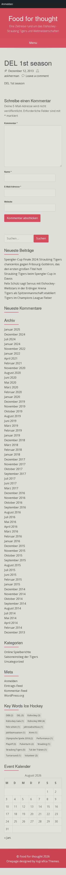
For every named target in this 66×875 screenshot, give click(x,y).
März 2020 (11, 387)
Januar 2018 (12, 454)
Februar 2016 (13, 536)
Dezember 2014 (14, 589)
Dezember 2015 (14, 546)
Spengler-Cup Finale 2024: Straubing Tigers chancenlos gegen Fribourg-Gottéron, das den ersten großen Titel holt (33, 264)
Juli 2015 (9, 570)
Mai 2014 (10, 618)
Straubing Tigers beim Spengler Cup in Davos (30, 276)
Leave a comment (37, 76)
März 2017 (11, 488)
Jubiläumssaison (15, 732)
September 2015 (15, 560)
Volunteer (31, 755)
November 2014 (14, 594)
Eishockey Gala (15, 721)
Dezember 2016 (14, 493)
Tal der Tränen (38, 749)
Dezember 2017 (14, 459)
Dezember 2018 (14, 440)
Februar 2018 (13, 450)
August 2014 (12, 608)
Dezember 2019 (14, 402)
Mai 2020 (10, 382)
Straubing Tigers (15, 749)
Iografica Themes (47, 861)
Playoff (11, 744)
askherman (11, 76)
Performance (45, 738)
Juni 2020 (10, 377)
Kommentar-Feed (15, 691)
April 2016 (10, 527)
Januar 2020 (12, 397)
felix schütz (13, 726)
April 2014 (10, 623)
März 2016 (11, 531)
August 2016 (12, 512)
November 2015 (14, 551)
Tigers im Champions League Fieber (28, 298)
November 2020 (14, 368)
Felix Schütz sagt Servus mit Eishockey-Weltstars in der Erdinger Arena (29, 286)
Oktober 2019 (13, 411)
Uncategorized (14, 662)
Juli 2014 (9, 613)
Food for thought (33, 18)
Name (8, 172)
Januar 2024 (12, 344)
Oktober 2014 (13, 599)
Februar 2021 (13, 363)
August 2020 (12, 373)
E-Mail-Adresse (12, 187)
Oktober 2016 (13, 503)
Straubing (43, 744)
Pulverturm (27, 744)
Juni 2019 (10, 421)
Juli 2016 (9, 517)
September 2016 (15, 507)
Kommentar (11, 123)
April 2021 (10, 358)
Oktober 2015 (13, 555)
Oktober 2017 (13, 469)
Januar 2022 (12, 353)
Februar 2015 (13, 579)
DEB (9, 715)
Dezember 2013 (14, 632)
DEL (20, 715)
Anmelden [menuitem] (7, 3)
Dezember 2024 (14, 334)
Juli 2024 (9, 339)
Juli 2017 (9, 478)
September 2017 (15, 474)
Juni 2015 (10, 575)
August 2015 (12, 565)
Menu (33, 43)
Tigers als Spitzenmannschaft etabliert (29, 293)
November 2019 (14, 406)
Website (8, 202)
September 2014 (15, 603)
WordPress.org (14, 695)
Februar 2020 (13, 392)
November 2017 (14, 464)
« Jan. (7, 838)
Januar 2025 (12, 329)
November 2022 (14, 349)
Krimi (33, 732)
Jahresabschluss (33, 726)
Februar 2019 (13, 430)
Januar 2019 (12, 435)
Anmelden (10, 681)
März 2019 (11, 426)
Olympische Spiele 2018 (19, 738)
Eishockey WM (36, 721)
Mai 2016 (10, 522)
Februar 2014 (13, 628)
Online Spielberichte (17, 652)
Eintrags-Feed (13, 686)
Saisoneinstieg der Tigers (21, 657)
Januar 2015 (12, 584)
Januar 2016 (12, 541)
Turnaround (13, 755)
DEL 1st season (14, 83)
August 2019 (12, 416)
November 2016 (14, 498)
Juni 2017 (10, 483)
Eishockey (33, 715)
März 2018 (11, 445)
